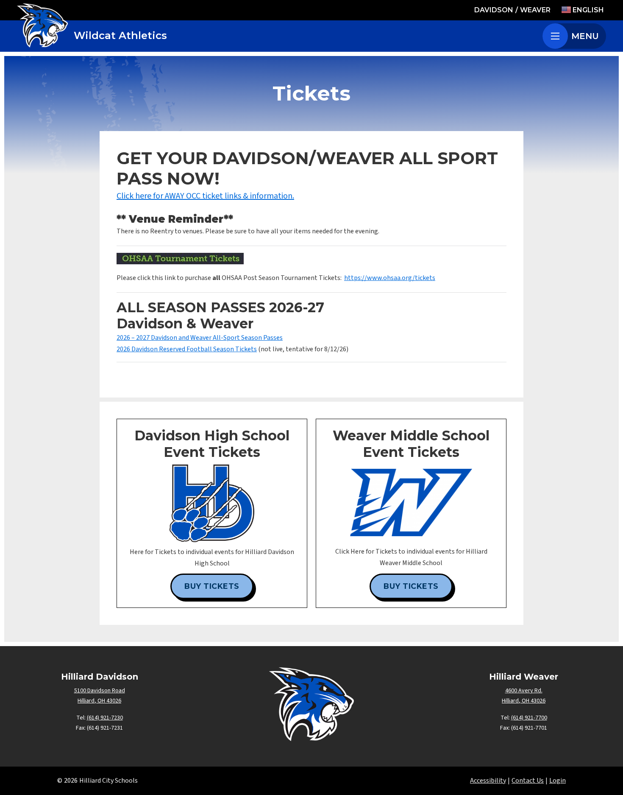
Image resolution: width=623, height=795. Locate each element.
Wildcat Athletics (120, 35)
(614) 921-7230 (105, 718)
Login (557, 780)
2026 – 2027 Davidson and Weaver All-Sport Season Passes (200, 337)
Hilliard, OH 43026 (99, 701)
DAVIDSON (493, 10)
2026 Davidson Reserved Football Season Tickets (187, 349)
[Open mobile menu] (555, 36)
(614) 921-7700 (529, 718)
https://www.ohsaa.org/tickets (389, 278)
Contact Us (528, 780)
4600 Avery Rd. (523, 690)
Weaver (535, 10)
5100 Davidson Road (99, 690)
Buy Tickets (211, 586)
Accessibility (488, 780)
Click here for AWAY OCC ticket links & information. (205, 196)
